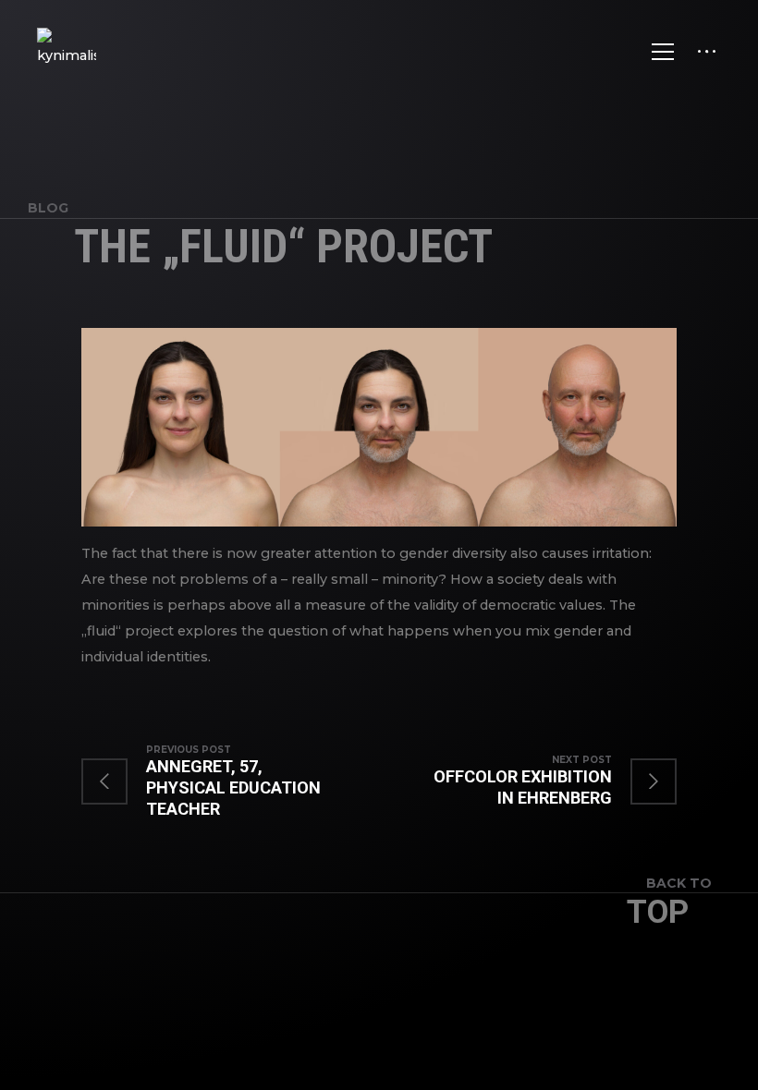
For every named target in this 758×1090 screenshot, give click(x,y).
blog (48, 208)
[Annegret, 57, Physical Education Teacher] (230, 781)
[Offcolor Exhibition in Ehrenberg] (528, 781)
